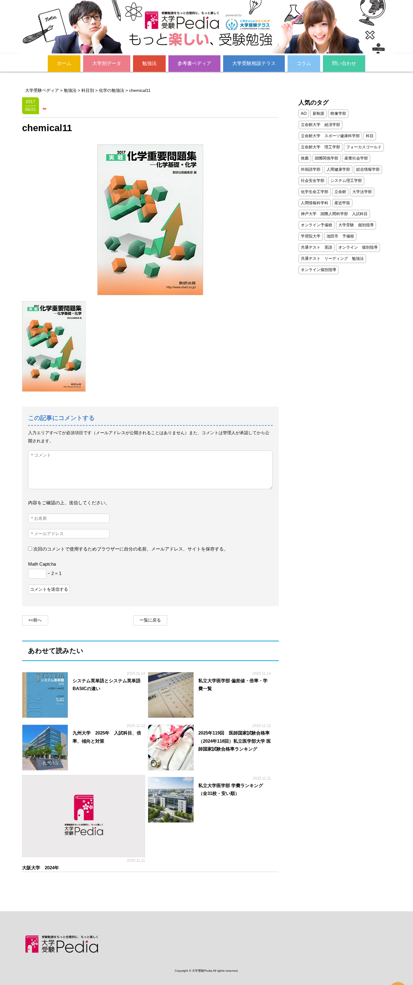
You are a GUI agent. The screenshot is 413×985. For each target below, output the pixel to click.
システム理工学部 (346, 180)
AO (304, 113)
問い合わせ (344, 63)
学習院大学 (310, 236)
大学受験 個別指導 (356, 225)
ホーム (64, 63)
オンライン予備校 (316, 225)
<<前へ (35, 620)
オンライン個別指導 (318, 269)
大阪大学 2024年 (42, 867)
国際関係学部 (326, 158)
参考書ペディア (194, 63)
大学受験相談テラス (254, 63)
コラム (304, 63)
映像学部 (338, 113)
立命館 (340, 191)
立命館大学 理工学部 (320, 147)
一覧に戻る (150, 620)
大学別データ (106, 63)
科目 (370, 136)
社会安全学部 (312, 180)
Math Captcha (42, 564)
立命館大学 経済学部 (320, 124)
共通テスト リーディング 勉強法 (332, 258)
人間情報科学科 (314, 203)
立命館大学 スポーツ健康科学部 (330, 136)
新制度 (318, 113)
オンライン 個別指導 (358, 247)
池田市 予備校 (340, 236)
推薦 (305, 158)
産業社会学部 (356, 158)
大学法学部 (362, 191)
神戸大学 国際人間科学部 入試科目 (334, 214)
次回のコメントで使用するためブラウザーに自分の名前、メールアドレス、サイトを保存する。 (130, 548)
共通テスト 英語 (316, 247)
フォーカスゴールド (364, 147)
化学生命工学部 (314, 191)
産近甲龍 (342, 203)
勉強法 (149, 63)
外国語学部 (310, 169)
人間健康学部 (338, 169)
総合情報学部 (368, 169)
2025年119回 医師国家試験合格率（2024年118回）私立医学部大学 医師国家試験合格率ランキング (234, 741)
